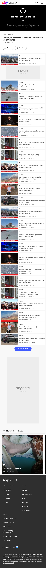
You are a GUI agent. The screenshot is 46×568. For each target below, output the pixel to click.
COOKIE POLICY (8, 523)
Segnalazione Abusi (8, 563)
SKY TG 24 (6, 494)
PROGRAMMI (26, 510)
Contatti (18, 558)
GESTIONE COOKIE (9, 518)
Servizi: (24, 486)
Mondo (10, 34)
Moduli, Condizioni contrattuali (30, 554)
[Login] (36, 2)
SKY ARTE (6, 502)
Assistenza (11, 558)
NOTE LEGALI (7, 527)
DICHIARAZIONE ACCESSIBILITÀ (8, 531)
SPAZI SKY (25, 506)
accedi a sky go (9, 547)
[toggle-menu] (42, 2)
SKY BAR (25, 502)
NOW (23, 498)
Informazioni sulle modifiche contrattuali (20, 556)
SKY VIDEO (6, 498)
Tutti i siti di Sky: (9, 486)
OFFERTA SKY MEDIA (10, 536)
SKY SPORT (7, 490)
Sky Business (27, 494)
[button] (8, 48)
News (4, 34)
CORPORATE (7, 540)
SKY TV (24, 490)
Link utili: (6, 514)
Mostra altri (23, 349)
